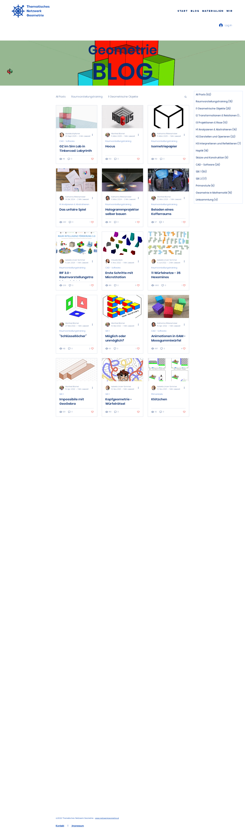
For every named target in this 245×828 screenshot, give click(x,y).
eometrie (36, 15)
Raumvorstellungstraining (87, 96)
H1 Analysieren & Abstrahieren (74, 204)
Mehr (147, 96)
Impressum (77, 825)
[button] (185, 97)
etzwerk (35, 11)
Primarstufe (157, 394)
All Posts (61, 96)
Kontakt (60, 825)
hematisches (39, 6)
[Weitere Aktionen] (93, 135)
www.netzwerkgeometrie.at (107, 818)
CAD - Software (67, 141)
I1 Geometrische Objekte (123, 96)
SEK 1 (107, 331)
